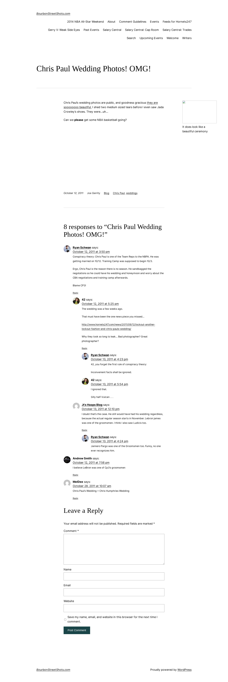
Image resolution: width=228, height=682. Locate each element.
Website (69, 601)
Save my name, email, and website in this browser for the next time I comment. (112, 619)
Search (131, 38)
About (111, 21)
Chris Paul (119, 193)
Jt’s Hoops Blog (92, 404)
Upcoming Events (151, 38)
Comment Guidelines (132, 21)
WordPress (184, 669)
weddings (131, 193)
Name (67, 569)
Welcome (173, 38)
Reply (75, 293)
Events (154, 21)
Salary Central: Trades (177, 29)
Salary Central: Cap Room (142, 29)
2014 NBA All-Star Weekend (85, 21)
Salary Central (112, 29)
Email (67, 585)
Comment (71, 530)
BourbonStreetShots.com (53, 13)
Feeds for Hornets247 (177, 21)
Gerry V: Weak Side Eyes (64, 29)
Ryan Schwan (82, 247)
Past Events (91, 29)
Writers (187, 38)
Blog (106, 193)
